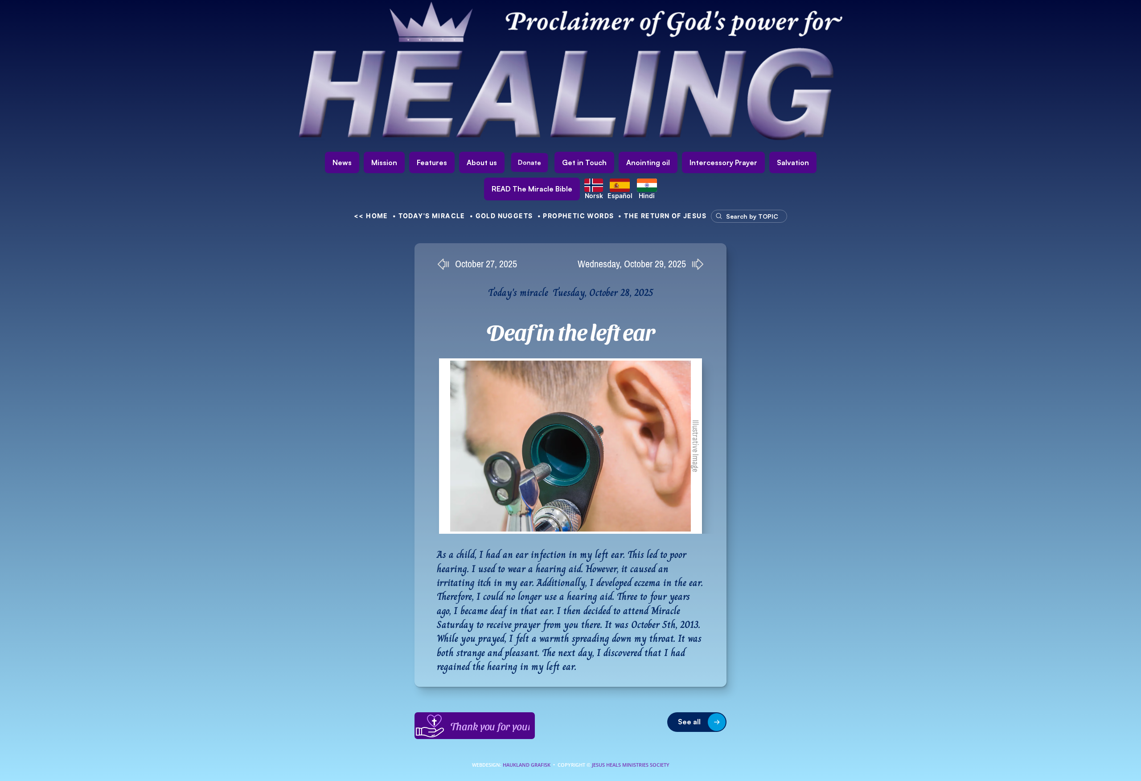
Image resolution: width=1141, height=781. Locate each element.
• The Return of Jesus (662, 216)
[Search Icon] (745, 216)
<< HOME (371, 216)
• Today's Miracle (429, 216)
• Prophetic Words (576, 216)
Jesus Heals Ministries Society (630, 764)
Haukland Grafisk (526, 764)
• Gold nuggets (501, 216)
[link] (532, 189)
